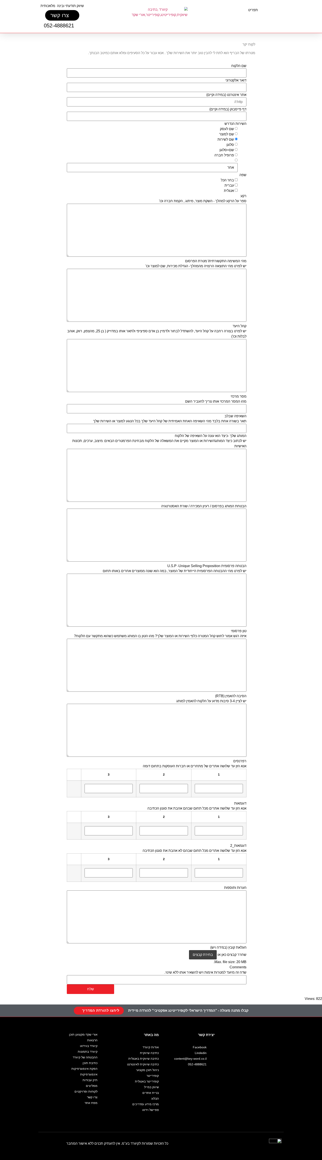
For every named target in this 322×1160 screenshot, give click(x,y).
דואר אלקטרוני (235, 80)
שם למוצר (226, 134)
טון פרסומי (238, 631)
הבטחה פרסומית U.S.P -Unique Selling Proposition (206, 566)
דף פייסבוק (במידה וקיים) (227, 109)
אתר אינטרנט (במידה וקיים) (226, 95)
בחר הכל (227, 180)
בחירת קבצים (203, 955)
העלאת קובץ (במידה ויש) (228, 947)
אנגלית (229, 191)
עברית (229, 185)
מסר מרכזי (238, 396)
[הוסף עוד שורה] (76, 786)
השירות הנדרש (235, 124)
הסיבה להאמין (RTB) (230, 696)
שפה (242, 175)
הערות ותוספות (235, 887)
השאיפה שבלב (235, 416)
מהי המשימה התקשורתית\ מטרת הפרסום (215, 261)
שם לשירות (226, 139)
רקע (243, 196)
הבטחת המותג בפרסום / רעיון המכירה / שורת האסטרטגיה (203, 506)
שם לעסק (227, 129)
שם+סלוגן (226, 150)
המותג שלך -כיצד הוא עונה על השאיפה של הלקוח (210, 436)
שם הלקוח (238, 66)
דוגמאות (240, 803)
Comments (238, 967)
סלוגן (230, 145)
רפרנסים (239, 761)
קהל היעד (239, 326)
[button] (254, 18)
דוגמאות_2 (238, 845)
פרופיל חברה (224, 155)
